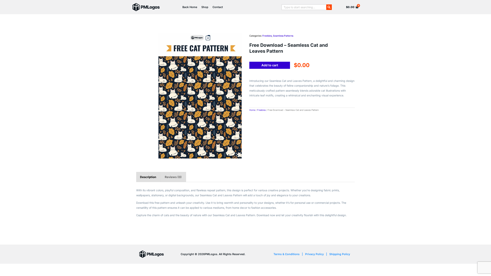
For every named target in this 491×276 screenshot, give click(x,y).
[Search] (329, 7)
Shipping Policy (339, 254)
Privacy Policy (314, 254)
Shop (204, 7)
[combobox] (304, 7)
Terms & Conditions (287, 254)
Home (252, 110)
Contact (218, 7)
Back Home (189, 7)
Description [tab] (148, 177)
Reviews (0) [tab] (173, 177)
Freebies (267, 35)
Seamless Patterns (283, 35)
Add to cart (269, 65)
